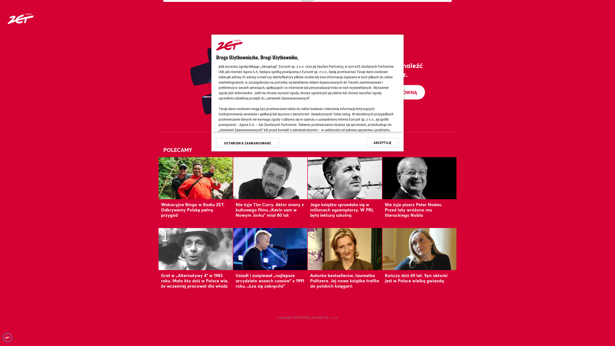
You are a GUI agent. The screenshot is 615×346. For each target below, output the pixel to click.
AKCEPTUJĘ (383, 143)
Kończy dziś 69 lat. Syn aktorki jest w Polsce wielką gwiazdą (416, 278)
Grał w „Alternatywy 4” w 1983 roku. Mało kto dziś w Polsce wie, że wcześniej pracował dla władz (194, 280)
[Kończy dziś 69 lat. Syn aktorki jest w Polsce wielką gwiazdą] (419, 249)
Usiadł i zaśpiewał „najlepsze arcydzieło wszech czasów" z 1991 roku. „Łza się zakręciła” (270, 280)
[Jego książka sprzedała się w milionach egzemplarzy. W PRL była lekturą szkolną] (345, 178)
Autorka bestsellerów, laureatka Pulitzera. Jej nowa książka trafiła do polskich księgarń (344, 280)
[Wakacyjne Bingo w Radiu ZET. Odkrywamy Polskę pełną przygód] (196, 178)
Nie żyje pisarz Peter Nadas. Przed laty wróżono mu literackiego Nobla (413, 210)
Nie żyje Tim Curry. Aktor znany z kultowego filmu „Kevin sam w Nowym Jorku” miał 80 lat (270, 210)
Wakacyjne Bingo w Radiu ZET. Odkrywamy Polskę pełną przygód (193, 210)
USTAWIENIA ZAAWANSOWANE (247, 143)
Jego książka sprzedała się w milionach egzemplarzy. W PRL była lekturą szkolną (342, 210)
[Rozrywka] (21, 22)
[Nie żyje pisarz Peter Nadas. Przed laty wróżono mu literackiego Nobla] (419, 178)
